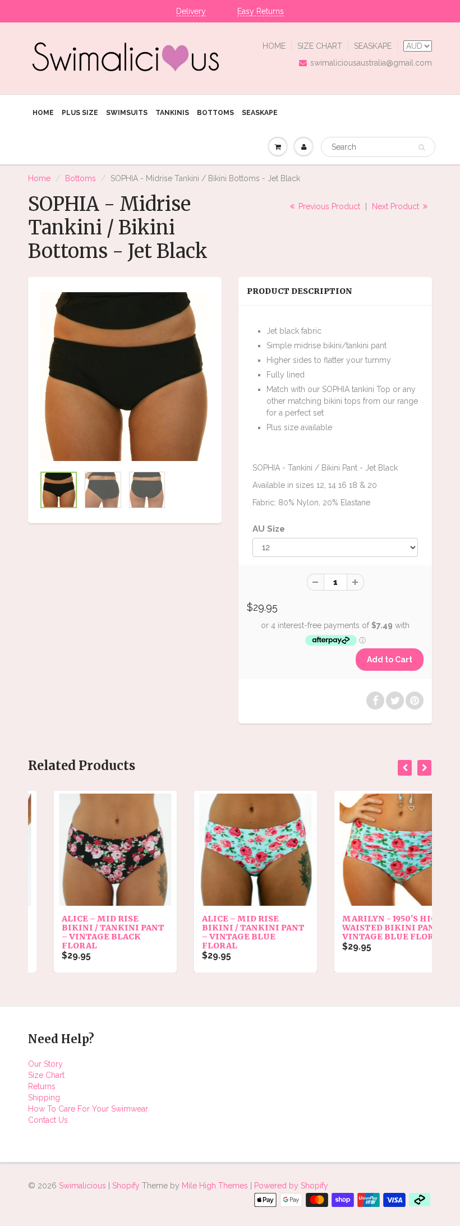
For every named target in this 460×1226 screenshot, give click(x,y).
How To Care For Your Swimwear (88, 1108)
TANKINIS (172, 113)
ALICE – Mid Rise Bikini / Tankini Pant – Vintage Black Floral (87, 932)
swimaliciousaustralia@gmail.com (371, 62)
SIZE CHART (319, 46)
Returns (42, 1086)
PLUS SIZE (80, 113)
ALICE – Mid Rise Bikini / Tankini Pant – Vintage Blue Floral (228, 932)
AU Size (268, 529)
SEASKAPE (373, 46)
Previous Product (328, 206)
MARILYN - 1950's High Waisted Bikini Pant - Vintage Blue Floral (369, 928)
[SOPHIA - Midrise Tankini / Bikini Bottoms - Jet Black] (124, 376)
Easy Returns (260, 11)
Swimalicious (82, 1185)
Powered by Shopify (291, 1185)
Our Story (45, 1063)
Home (39, 178)
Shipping (44, 1097)
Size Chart (46, 1075)
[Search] (421, 147)
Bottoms (80, 178)
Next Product (396, 206)
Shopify (126, 1185)
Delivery (191, 11)
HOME (274, 46)
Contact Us (48, 1120)
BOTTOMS (215, 113)
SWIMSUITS (127, 113)
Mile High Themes (215, 1185)
